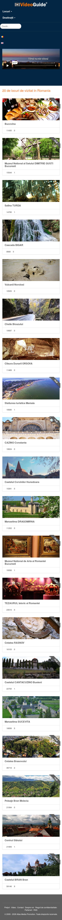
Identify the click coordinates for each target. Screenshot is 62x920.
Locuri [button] (7, 11)
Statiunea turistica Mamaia (20, 403)
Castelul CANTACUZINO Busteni (23, 682)
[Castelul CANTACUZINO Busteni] (31, 668)
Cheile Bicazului (14, 324)
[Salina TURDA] (31, 191)
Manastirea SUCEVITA (17, 721)
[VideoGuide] (31, 4)
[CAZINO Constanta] (31, 428)
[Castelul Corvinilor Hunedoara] (31, 467)
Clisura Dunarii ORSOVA (19, 363)
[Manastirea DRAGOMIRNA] (31, 507)
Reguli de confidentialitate (46, 907)
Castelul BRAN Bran (16, 879)
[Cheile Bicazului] (31, 310)
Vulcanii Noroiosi (14, 284)
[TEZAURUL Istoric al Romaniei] (31, 589)
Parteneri (28, 910)
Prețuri (7, 907)
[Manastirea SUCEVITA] (31, 707)
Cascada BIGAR (14, 245)
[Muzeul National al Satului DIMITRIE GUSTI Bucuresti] (31, 149)
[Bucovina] (31, 109)
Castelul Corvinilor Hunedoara (22, 482)
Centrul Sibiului (13, 840)
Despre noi (29, 907)
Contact (20, 907)
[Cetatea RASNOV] (31, 628)
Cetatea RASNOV (14, 642)
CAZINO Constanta (15, 442)
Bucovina (10, 124)
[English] (31, 43)
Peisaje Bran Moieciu (17, 800)
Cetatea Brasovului (15, 761)
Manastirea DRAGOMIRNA (20, 521)
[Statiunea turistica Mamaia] (31, 388)
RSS (35, 910)
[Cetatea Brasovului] (31, 747)
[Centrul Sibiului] (31, 826)
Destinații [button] (8, 17)
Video (13, 907)
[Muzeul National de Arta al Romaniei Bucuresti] (31, 547)
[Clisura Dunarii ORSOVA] (31, 349)
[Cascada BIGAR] (31, 230)
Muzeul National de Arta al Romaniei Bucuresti (25, 562)
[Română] (31, 36)
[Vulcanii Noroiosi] (31, 270)
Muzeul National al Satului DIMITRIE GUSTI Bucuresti (29, 165)
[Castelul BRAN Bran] (31, 865)
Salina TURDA (13, 205)
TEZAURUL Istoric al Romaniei (22, 603)
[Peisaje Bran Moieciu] (31, 786)
